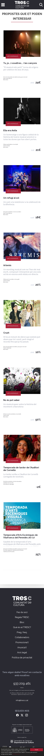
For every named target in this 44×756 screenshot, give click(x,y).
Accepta (36, 749)
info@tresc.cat (22, 700)
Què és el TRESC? (22, 627)
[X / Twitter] (22, 715)
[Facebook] (17, 715)
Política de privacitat (22, 657)
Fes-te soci (22, 612)
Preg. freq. (22, 632)
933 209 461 (22, 683)
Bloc (22, 622)
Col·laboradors (22, 637)
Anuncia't (22, 647)
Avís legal (22, 652)
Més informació (16, 754)
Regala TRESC (22, 617)
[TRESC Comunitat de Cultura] (22, 4)
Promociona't (22, 642)
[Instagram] (26, 715)
